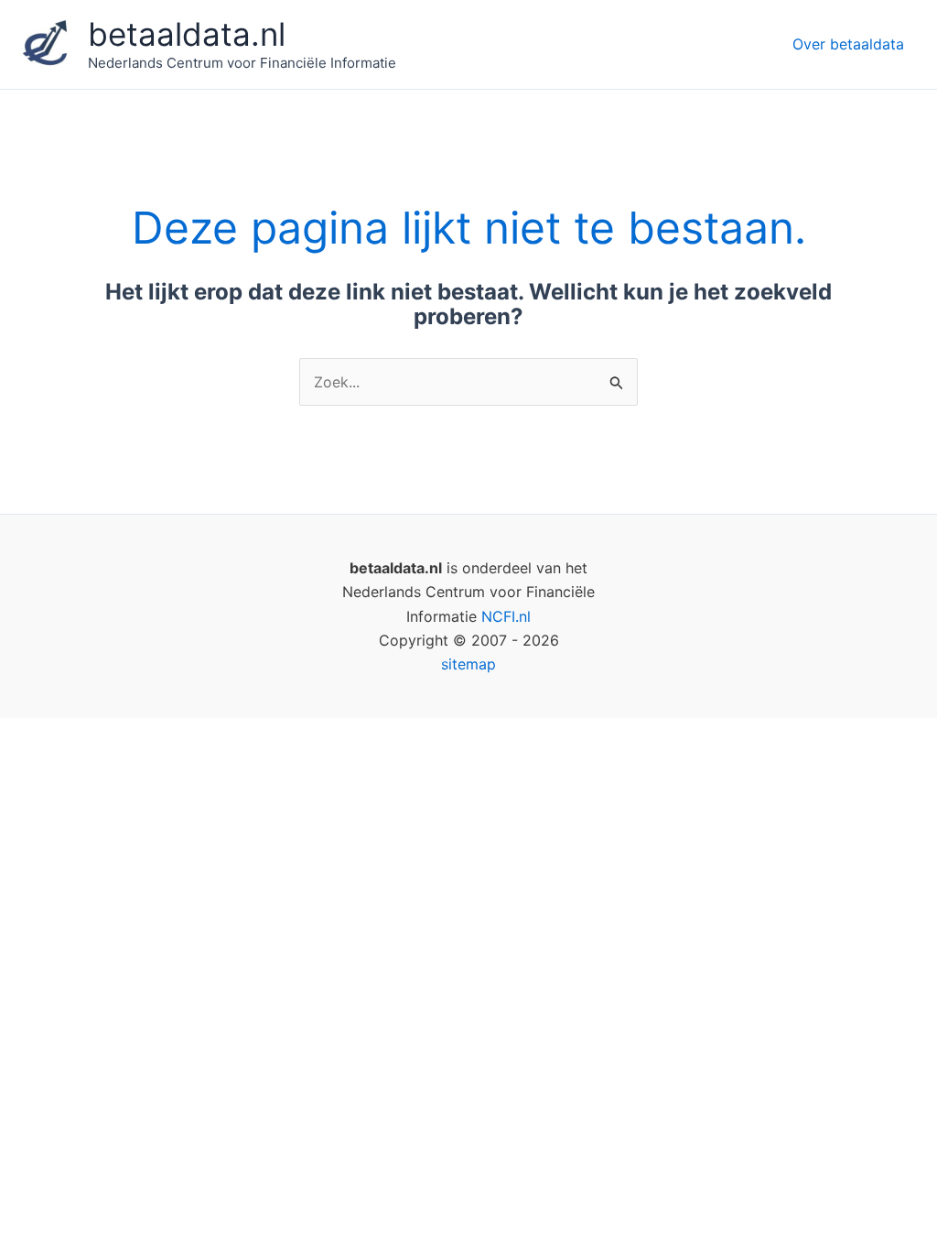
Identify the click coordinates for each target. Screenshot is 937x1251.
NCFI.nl (506, 616)
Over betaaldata (848, 44)
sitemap (468, 664)
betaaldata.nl (186, 34)
